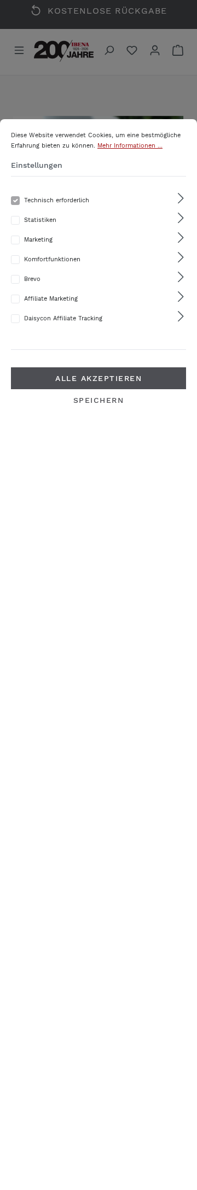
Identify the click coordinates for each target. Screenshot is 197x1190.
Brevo (32, 279)
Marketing (38, 239)
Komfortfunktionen (52, 259)
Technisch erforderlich (56, 200)
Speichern (98, 400)
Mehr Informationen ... (130, 145)
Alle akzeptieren (98, 378)
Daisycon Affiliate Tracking (63, 318)
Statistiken (40, 220)
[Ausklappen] (181, 199)
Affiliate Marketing (51, 298)
